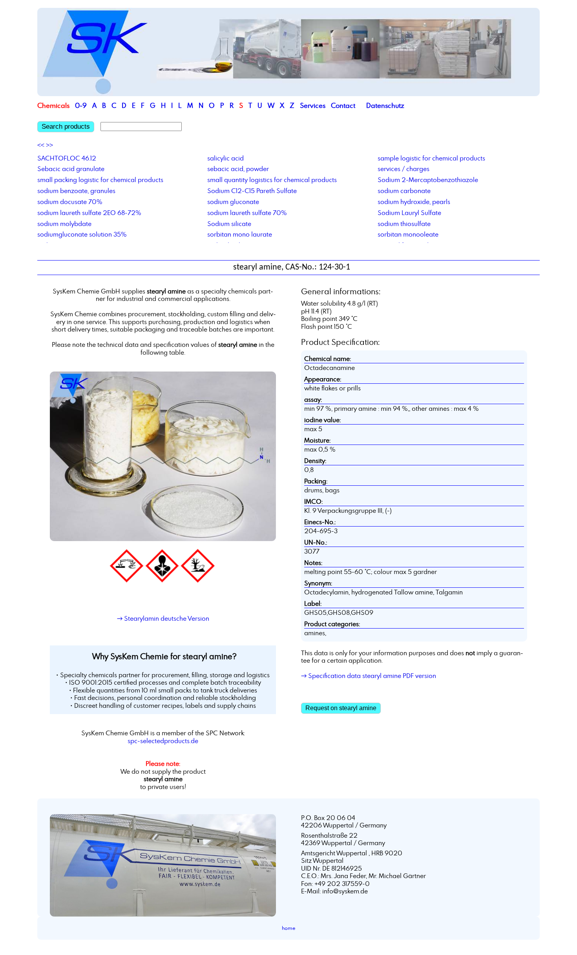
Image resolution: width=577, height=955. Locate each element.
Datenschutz (385, 105)
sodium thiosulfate (404, 224)
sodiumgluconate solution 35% (82, 234)
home (289, 927)
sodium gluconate (233, 202)
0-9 (81, 105)
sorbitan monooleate (408, 234)
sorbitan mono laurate (239, 234)
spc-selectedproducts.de (163, 741)
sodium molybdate (64, 224)
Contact (343, 105)
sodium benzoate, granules (76, 191)
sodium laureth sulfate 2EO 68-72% (89, 213)
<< (40, 145)
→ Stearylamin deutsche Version (163, 618)
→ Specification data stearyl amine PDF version (368, 676)
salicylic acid (225, 158)
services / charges (403, 169)
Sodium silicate (229, 224)
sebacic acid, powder (238, 169)
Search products (66, 126)
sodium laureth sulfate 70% (247, 213)
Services (312, 105)
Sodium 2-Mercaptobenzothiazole (428, 180)
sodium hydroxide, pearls (414, 202)
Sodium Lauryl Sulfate (409, 213)
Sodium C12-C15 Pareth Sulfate (252, 191)
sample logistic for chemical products (431, 158)
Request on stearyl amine (340, 708)
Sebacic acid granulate (70, 169)
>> (49, 145)
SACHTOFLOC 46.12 (66, 158)
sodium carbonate (404, 191)
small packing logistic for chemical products (100, 180)
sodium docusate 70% (69, 202)
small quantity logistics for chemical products (272, 180)
